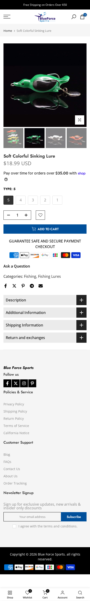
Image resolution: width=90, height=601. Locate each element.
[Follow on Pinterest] (32, 383)
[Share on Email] (41, 286)
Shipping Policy (15, 411)
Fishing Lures (49, 276)
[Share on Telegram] (32, 286)
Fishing (30, 276)
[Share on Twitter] (14, 286)
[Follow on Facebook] (7, 383)
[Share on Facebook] (5, 286)
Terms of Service (16, 425)
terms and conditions (60, 526)
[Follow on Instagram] (24, 383)
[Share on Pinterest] (23, 286)
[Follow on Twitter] (16, 383)
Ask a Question (16, 266)
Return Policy (13, 418)
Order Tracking (15, 483)
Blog (6, 454)
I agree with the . (48, 526)
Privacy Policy (13, 404)
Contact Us (11, 469)
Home (7, 30)
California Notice (16, 433)
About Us (10, 476)
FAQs (7, 461)
